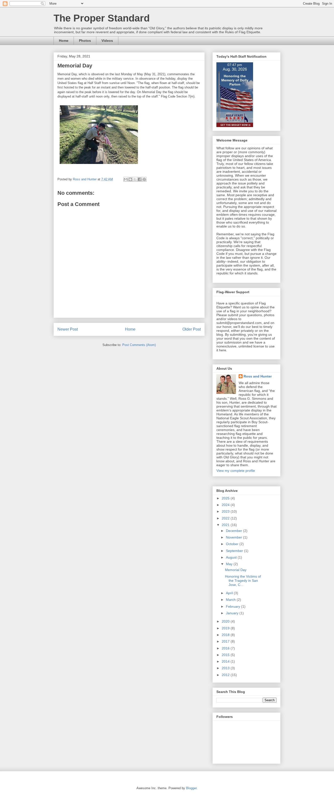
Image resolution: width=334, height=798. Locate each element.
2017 (226, 641)
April (230, 593)
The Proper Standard (102, 18)
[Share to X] (135, 179)
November (234, 537)
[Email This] (125, 179)
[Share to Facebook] (139, 179)
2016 (226, 648)
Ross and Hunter (258, 376)
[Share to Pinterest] (144, 179)
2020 (226, 621)
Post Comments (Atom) (139, 345)
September (235, 551)
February (233, 606)
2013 (226, 668)
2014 (226, 661)
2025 (226, 498)
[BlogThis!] (130, 179)
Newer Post (67, 329)
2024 (226, 505)
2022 (226, 518)
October (232, 544)
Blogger (191, 788)
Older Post (191, 329)
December (234, 531)
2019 (226, 628)
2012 (226, 675)
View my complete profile (235, 471)
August (232, 557)
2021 (226, 525)
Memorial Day (235, 570)
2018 (226, 635)
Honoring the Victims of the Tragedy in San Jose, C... (243, 580)
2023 (226, 511)
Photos (85, 41)
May (230, 564)
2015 (226, 655)
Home (63, 41)
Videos (107, 41)
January (232, 613)
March (231, 600)
